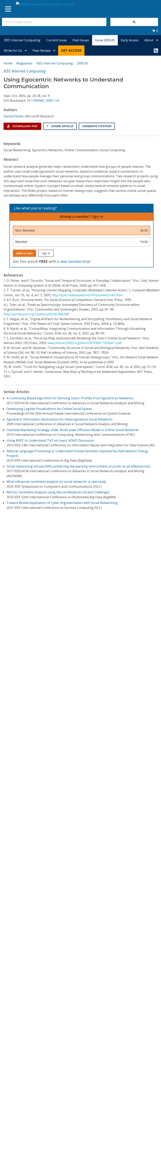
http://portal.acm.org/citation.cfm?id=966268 (36, 314)
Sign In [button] (97, 216)
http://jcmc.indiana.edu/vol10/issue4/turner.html (87, 295)
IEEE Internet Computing (22, 40)
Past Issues (80, 40)
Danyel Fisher (14, 116)
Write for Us (13, 50)
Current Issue (56, 40)
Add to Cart (24, 253)
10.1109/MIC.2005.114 (43, 100)
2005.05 (82, 63)
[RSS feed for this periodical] (156, 50)
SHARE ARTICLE (61, 126)
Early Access (129, 40)
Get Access (71, 50)
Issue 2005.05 (105, 40)
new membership (75, 261)
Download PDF (25, 126)
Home (8, 63)
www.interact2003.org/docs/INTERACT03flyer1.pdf (84, 343)
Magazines (24, 63)
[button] (155, 30)
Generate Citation (96, 126)
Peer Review (42, 50)
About (149, 40)
